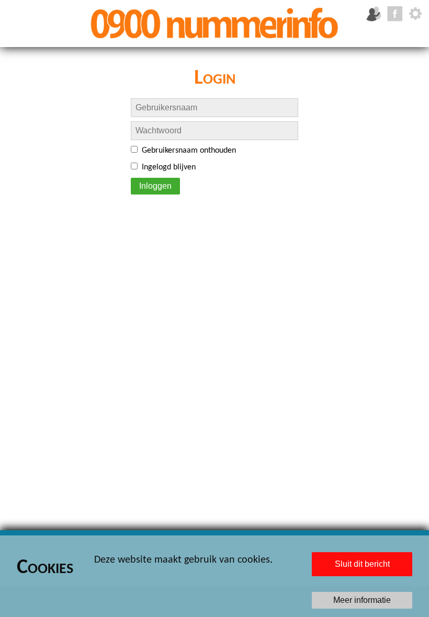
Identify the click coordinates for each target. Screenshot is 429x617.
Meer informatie (362, 600)
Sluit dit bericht (362, 563)
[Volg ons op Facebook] (394, 13)
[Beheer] (415, 13)
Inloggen (155, 185)
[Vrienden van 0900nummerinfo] (373, 13)
